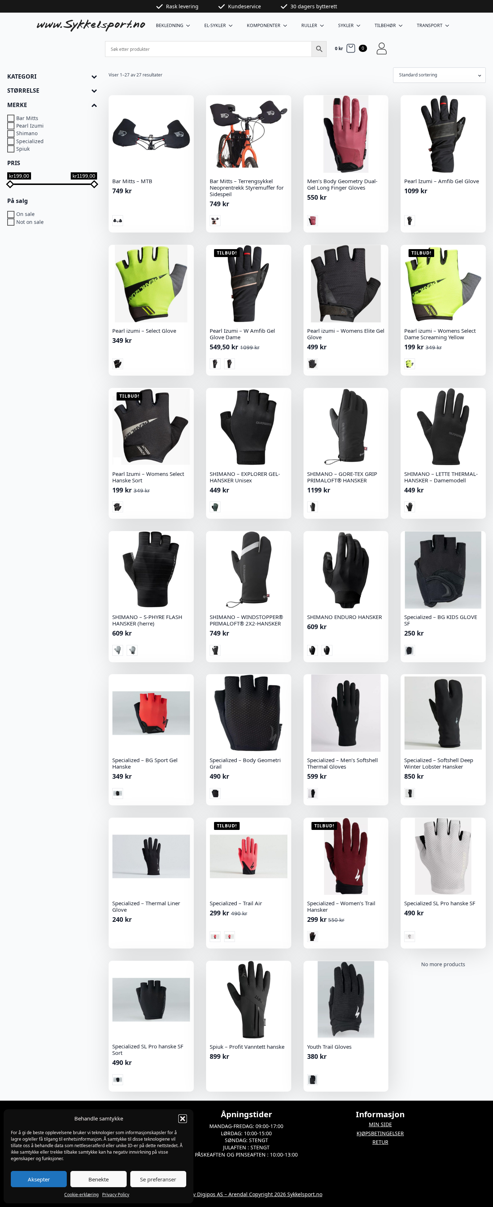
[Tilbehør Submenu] (403, 25)
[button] (182, 1118)
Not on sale (30, 221)
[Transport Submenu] (449, 25)
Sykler (346, 25)
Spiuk (23, 148)
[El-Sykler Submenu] (233, 25)
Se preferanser (158, 1179)
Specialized (30, 141)
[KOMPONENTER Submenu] (287, 25)
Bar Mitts (27, 118)
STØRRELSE (23, 90)
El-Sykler (215, 25)
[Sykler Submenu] (360, 25)
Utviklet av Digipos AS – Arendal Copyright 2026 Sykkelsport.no (246, 1194)
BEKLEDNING (169, 25)
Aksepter (39, 1179)
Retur (380, 1142)
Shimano (27, 133)
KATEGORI (21, 76)
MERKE (17, 105)
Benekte (98, 1179)
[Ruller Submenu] (324, 25)
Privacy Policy (115, 1194)
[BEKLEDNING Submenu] (190, 25)
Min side (380, 1124)
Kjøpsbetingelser (380, 1133)
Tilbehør (385, 25)
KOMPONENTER (263, 25)
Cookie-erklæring (81, 1194)
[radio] (117, 220)
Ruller (309, 25)
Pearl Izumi (30, 126)
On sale (25, 214)
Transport (429, 25)
